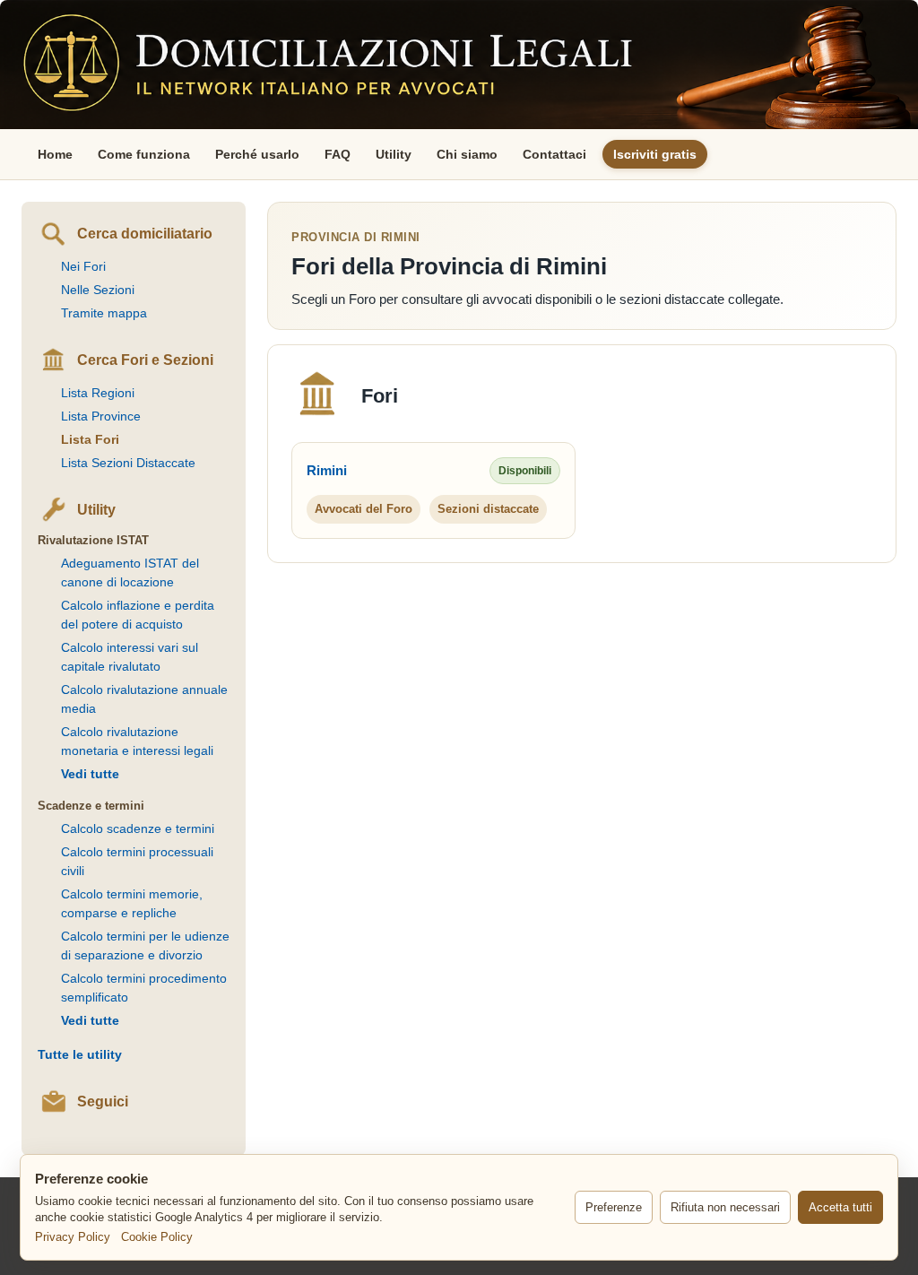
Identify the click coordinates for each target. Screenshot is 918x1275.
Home (55, 154)
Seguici (102, 1101)
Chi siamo (467, 154)
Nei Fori (83, 266)
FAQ (338, 154)
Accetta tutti (840, 1207)
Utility (393, 154)
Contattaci (554, 154)
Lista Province (101, 416)
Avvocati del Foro (363, 509)
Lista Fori (90, 439)
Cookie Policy (157, 1237)
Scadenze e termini (91, 805)
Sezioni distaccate (488, 509)
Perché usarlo (257, 154)
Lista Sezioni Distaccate (128, 462)
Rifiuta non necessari (725, 1207)
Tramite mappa (104, 313)
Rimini (327, 470)
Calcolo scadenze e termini (137, 828)
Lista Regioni (97, 393)
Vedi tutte (90, 774)
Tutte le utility (80, 1054)
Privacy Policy (72, 1237)
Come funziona (144, 154)
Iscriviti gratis (655, 154)
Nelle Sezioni (97, 289)
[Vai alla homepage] (459, 64)
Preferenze (613, 1207)
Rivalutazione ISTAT (93, 540)
